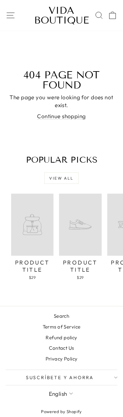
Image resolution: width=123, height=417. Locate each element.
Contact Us (61, 348)
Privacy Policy (62, 359)
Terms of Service (62, 327)
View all (61, 178)
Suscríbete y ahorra (60, 377)
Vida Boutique (61, 15)
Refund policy (61, 337)
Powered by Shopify (61, 411)
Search (62, 316)
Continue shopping (61, 116)
